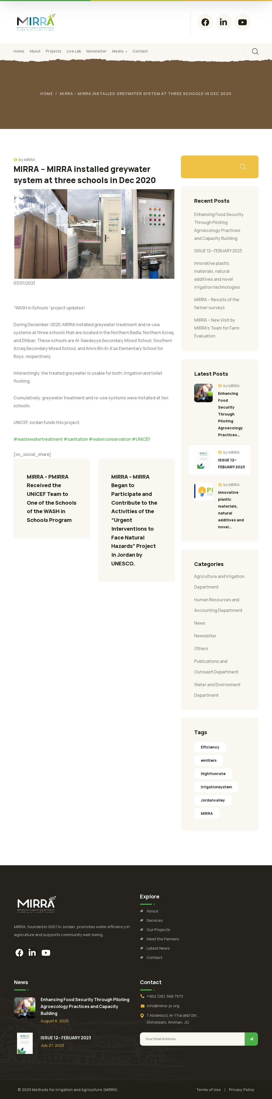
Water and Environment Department (217, 690)
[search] (255, 51)
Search (242, 167)
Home (46, 93)
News (199, 623)
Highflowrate (213, 773)
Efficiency (210, 747)
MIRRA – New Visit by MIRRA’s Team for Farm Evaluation (216, 328)
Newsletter (205, 636)
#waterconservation (110, 439)
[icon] (205, 22)
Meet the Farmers (163, 939)
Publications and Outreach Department (216, 666)
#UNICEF (141, 439)
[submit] (251, 1039)
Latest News (158, 948)
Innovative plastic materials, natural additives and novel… (231, 509)
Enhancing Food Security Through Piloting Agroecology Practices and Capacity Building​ (85, 1006)
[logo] (36, 22)
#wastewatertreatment (38, 439)
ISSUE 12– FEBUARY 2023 (218, 251)
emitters (208, 760)
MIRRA (29, 159)
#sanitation (75, 439)
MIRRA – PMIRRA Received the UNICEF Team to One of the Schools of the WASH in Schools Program (52, 498)
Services (155, 920)
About (152, 911)
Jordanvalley (213, 800)
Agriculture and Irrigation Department (219, 581)
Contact (154, 957)
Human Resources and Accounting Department (218, 605)
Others (201, 648)
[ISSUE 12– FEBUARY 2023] (203, 459)
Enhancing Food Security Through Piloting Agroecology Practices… (230, 414)
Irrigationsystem (216, 786)
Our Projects (158, 929)
